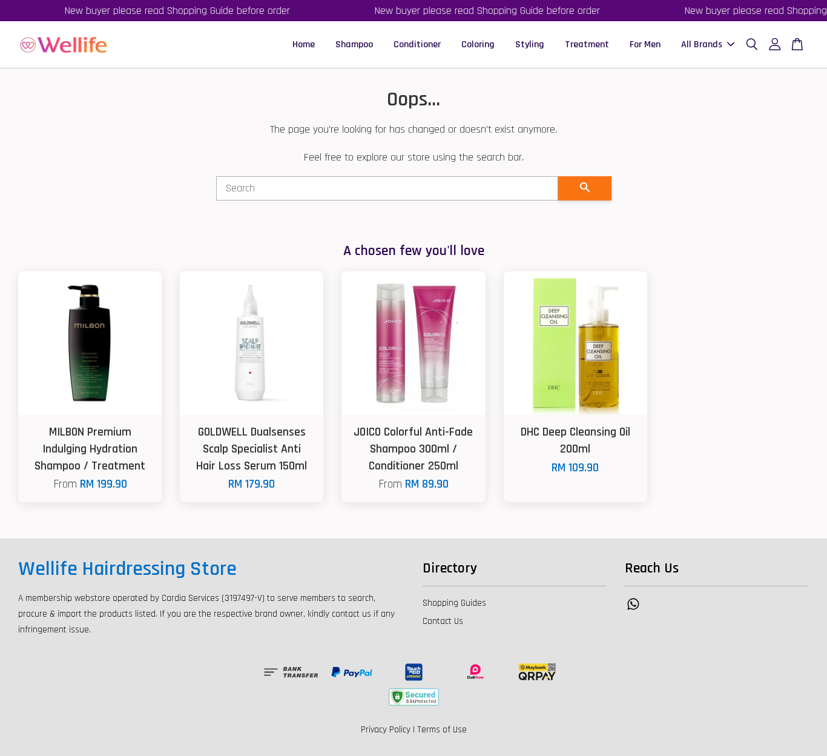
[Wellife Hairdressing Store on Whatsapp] (633, 609)
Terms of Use (442, 729)
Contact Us (443, 621)
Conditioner (417, 44)
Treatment (587, 44)
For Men (645, 44)
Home (303, 44)
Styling (529, 44)
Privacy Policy (385, 729)
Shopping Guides (454, 603)
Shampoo (354, 44)
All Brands (701, 44)
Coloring (478, 44)
